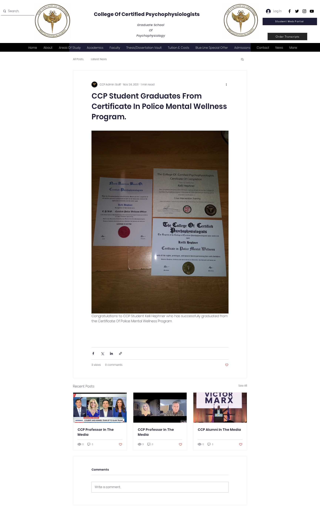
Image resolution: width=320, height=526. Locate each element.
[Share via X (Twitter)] (102, 353)
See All (242, 385)
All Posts (78, 59)
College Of (107, 14)
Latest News (99, 59)
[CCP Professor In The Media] (100, 408)
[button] (242, 59)
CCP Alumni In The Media (219, 429)
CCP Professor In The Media (96, 432)
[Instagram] (304, 11)
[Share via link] (120, 353)
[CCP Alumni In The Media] (220, 408)
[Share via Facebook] (93, 353)
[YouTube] (311, 11)
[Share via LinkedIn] (111, 353)
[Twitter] (296, 11)
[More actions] (226, 84)
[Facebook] (289, 11)
